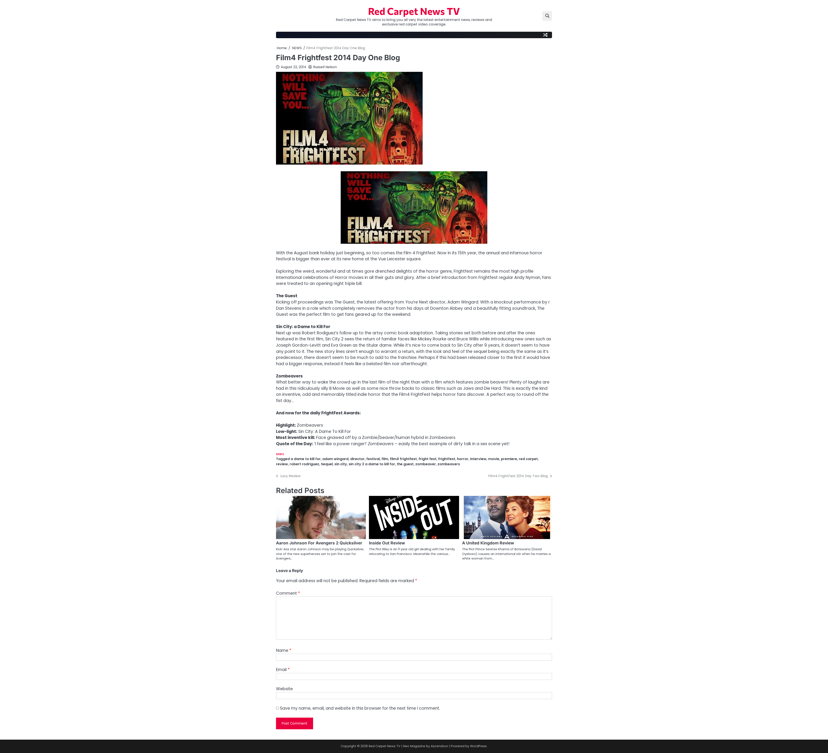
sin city (340, 464)
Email (283, 670)
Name (283, 650)
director (357, 458)
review (282, 464)
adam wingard (335, 458)
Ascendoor (439, 746)
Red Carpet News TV (414, 11)
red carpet (528, 458)
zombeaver (425, 464)
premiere (509, 458)
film (384, 458)
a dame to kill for (306, 458)
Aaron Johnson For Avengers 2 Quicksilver (319, 543)
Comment (288, 593)
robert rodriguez (304, 464)
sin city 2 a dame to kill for (372, 464)
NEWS (280, 454)
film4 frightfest (403, 458)
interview (478, 458)
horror (462, 458)
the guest (405, 464)
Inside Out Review (387, 543)
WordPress (478, 746)
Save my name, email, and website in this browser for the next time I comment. (360, 708)
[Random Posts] (545, 35)
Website (284, 689)
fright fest (427, 458)
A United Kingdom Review (488, 543)
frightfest (446, 458)
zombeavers (449, 464)
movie (493, 458)
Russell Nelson (325, 66)
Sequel (327, 464)
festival (373, 458)
